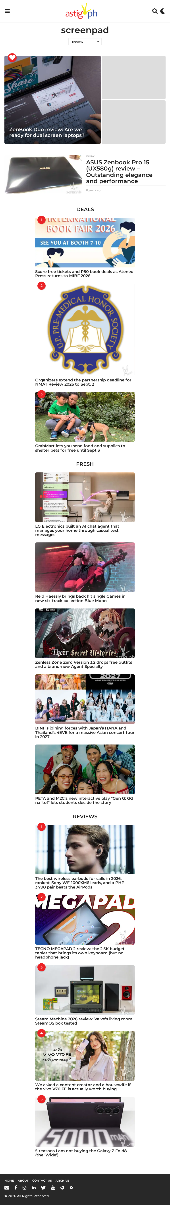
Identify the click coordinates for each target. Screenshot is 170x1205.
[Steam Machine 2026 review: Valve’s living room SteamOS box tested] (85, 990)
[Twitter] (43, 1187)
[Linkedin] (34, 1187)
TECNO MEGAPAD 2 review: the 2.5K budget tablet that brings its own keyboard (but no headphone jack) (80, 953)
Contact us (42, 1180)
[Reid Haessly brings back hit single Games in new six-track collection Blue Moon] (85, 567)
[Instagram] (24, 1187)
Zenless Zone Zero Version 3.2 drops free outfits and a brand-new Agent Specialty (83, 664)
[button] (7, 11)
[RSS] (71, 1187)
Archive (62, 1180)
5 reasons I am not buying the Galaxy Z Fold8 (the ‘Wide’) (81, 1153)
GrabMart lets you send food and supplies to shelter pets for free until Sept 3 (80, 448)
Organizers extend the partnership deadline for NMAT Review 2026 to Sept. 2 (83, 382)
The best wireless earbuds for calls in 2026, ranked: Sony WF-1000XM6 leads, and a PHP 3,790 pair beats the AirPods (79, 883)
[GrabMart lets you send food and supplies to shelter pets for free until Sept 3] (85, 417)
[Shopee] (62, 1187)
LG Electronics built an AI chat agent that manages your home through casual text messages (77, 530)
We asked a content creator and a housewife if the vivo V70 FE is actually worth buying (83, 1086)
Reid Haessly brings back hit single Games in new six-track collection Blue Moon (80, 598)
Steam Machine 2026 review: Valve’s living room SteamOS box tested (83, 1021)
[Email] (6, 1187)
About (23, 1180)
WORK (90, 156)
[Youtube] (53, 1187)
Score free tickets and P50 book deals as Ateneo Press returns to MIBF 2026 (84, 273)
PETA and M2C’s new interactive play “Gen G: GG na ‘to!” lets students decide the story (84, 800)
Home (9, 1180)
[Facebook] (15, 1187)
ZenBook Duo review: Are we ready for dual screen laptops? (47, 132)
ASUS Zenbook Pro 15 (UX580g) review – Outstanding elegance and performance (119, 172)
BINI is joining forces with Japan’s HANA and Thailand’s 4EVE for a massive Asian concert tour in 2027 (85, 732)
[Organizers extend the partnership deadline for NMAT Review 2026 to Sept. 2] (85, 330)
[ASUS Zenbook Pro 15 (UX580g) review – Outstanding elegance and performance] (43, 174)
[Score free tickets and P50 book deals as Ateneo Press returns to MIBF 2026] (85, 242)
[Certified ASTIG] (12, 57)
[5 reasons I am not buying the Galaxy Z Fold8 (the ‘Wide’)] (85, 1122)
